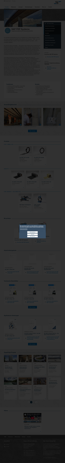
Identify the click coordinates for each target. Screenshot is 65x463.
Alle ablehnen (32, 236)
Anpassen (32, 234)
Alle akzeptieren (32, 232)
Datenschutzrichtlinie (23, 228)
